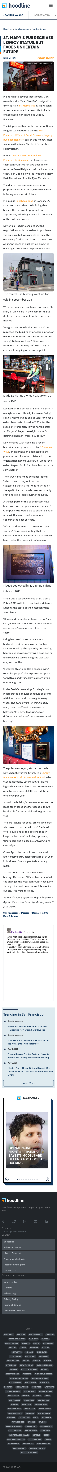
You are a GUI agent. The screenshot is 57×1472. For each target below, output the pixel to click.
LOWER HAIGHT (45, 1391)
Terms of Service (12, 1305)
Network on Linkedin (14, 1259)
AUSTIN (36, 1343)
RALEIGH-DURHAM (14, 1426)
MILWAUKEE (29, 1400)
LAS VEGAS (49, 1387)
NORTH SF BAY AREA (17, 1339)
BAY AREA (46, 1339)
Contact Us (10, 1271)
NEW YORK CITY (14, 1409)
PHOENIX (11, 1418)
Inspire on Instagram (14, 1265)
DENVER (36, 1361)
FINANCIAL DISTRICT (43, 1374)
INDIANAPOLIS (22, 1387)
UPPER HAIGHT (19, 1448)
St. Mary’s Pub (27, 106)
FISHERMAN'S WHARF (19, 1378)
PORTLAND (46, 1418)
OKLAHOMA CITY (15, 1413)
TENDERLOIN (13, 1444)
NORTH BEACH (45, 1409)
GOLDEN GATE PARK (40, 1378)
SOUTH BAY (8, 1335)
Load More (28, 1083)
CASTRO (45, 1348)
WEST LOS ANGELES (29, 1453)
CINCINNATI (42, 1352)
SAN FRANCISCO (35, 1335)
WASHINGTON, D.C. (37, 1448)
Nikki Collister (10, 58)
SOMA (46, 1435)
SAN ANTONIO (31, 1431)
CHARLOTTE (16, 1352)
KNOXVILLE (36, 1387)
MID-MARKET (14, 1400)
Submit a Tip (10, 1282)
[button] (7, 1179)
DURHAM (13, 1370)
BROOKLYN (34, 1348)
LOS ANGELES (29, 1391)
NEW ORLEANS (41, 1404)
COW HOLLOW (13, 1361)
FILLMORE (27, 1374)
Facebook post (24, 201)
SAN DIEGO (45, 1431)
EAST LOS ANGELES (29, 1370)
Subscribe (9, 1242)
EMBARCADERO (12, 1374)
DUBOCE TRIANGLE (44, 1365)
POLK (35, 1418)
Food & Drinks (39, 29)
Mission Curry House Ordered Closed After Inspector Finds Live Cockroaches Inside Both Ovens (30, 1071)
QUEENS (31, 1422)
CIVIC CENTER (15, 1356)
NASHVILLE (26, 1404)
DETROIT (47, 1361)
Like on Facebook (13, 1253)
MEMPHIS (37, 1396)
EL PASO (44, 1370)
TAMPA (48, 1439)
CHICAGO (29, 1352)
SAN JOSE (21, 1335)
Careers (8, 1288)
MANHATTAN (13, 1396)
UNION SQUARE (43, 1444)
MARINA (25, 1396)
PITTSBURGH (24, 1418)
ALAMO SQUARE (11, 1343)
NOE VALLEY (29, 1409)
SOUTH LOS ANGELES (16, 1439)
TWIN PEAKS (28, 1444)
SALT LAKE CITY (14, 1431)
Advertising (10, 1294)
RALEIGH (42, 1422)
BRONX (23, 1348)
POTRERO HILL (18, 1422)
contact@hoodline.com (14, 1232)
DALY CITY (33, 1339)
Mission (25, 913)
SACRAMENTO (46, 1426)
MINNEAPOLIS (43, 1400)
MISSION (14, 1404)
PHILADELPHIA (44, 1413)
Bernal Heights (40, 913)
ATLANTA (26, 1343)
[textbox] (43, 15)
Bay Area (7, 29)
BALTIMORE (48, 1343)
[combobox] (14, 15)
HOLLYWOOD (30, 1383)
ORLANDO (30, 1413)
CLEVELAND (30, 1356)
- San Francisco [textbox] (13, 15)
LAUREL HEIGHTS (13, 1391)
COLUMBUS (43, 1356)
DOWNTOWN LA (26, 1365)
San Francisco (22, 29)
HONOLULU (44, 1383)
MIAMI (47, 1396)
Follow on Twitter (12, 1248)
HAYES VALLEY (15, 1383)
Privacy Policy (11, 1299)
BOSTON (12, 1348)
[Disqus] (28, 962)
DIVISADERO (11, 1365)
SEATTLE (36, 1435)
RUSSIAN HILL (31, 1426)
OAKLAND (50, 1335)
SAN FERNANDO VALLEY (19, 1435)
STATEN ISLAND (34, 1439)
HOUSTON (8, 1387)
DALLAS (26, 1361)
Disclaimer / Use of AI (15, 1311)
